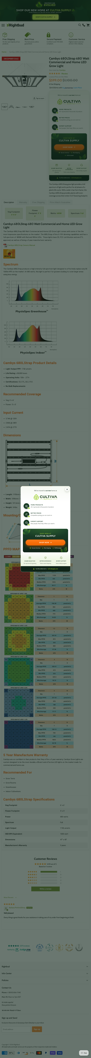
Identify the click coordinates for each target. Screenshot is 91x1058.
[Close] (67, 489)
